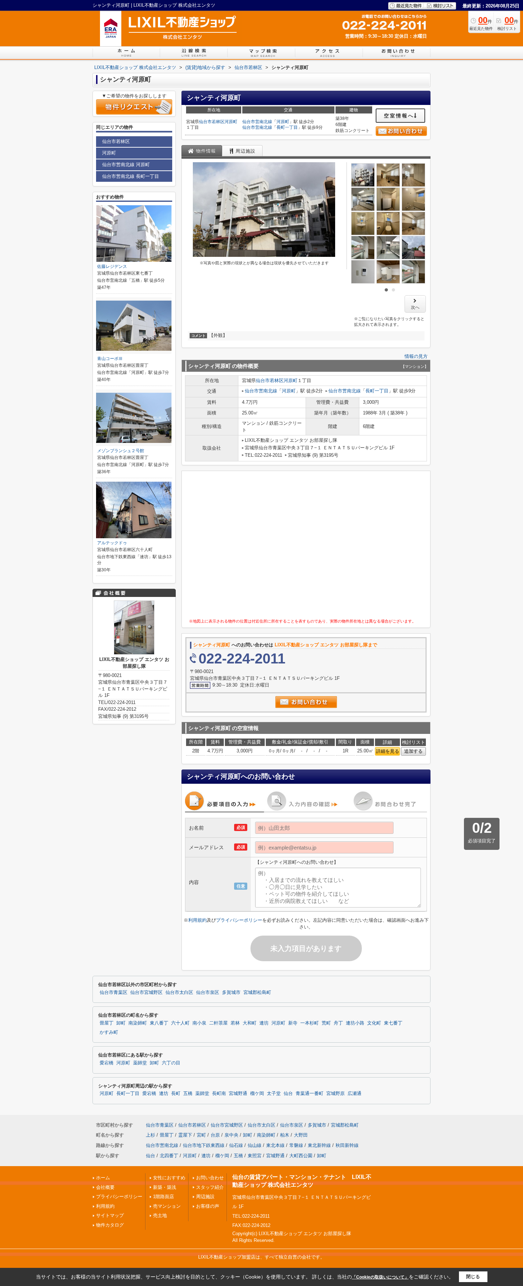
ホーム (103, 1177)
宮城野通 (238, 1093)
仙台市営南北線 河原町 (126, 164)
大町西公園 (300, 1155)
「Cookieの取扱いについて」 (380, 1277)
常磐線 (296, 1145)
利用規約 (197, 920)
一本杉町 (309, 1023)
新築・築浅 (164, 1187)
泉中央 (231, 1135)
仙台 (288, 1093)
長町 (175, 1093)
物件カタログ (110, 1225)
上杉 (150, 1135)
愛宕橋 (106, 1062)
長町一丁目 (287, 127)
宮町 (201, 1135)
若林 (235, 1023)
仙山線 (255, 1145)
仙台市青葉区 (113, 992)
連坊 (264, 1023)
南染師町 (137, 1023)
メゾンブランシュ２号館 (120, 450)
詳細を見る (387, 751)
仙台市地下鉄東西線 (203, 1145)
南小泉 (199, 1023)
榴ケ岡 (257, 1093)
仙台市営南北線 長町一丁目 (130, 176)
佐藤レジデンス (112, 266)
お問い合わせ (210, 1177)
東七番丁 (393, 1023)
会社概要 (105, 1187)
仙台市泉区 (207, 992)
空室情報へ (399, 115)
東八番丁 (159, 1023)
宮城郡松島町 (257, 992)
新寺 (292, 1023)
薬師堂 (140, 1062)
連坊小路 (355, 1023)
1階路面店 (163, 1196)
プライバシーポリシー (239, 920)
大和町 (250, 1023)
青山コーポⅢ (110, 358)
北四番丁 (169, 1155)
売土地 (160, 1215)
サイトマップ (110, 1215)
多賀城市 (231, 992)
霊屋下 (185, 1135)
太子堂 (274, 1093)
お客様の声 (207, 1206)
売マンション (167, 1206)
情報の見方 (416, 356)
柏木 (284, 1135)
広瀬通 (354, 1093)
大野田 (301, 1135)
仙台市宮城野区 (146, 992)
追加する (413, 751)
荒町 (326, 1023)
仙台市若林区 (211, 121)
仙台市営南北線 (257, 121)
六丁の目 (171, 1062)
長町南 (219, 1093)
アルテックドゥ (112, 542)
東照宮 (255, 1155)
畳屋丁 (106, 1023)
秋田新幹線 (347, 1145)
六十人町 (180, 1023)
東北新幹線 (319, 1145)
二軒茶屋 (218, 1023)
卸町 (121, 1023)
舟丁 (338, 1023)
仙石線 (236, 1145)
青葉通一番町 (309, 1093)
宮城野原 (335, 1093)
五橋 (187, 1093)
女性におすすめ (169, 1177)
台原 (215, 1135)
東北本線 (275, 1145)
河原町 (230, 121)
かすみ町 (109, 1032)
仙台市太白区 (179, 992)
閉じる (473, 1276)
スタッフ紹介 (210, 1187)
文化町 (374, 1023)
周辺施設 (205, 1196)
